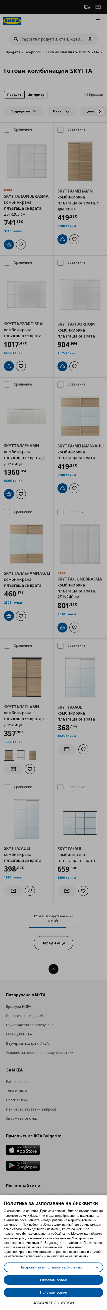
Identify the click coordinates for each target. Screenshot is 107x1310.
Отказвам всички (53, 1280)
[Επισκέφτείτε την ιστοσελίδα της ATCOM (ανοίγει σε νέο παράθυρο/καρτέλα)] (53, 1303)
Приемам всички (53, 1292)
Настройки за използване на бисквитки (51, 1267)
